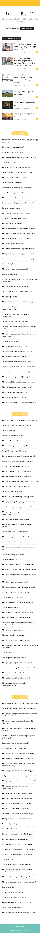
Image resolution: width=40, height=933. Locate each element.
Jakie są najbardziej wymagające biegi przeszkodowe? (18, 382)
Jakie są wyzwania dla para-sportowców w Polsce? (17, 793)
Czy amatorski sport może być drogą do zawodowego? (18, 844)
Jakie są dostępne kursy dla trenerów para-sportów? (17, 663)
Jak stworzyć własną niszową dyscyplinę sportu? (16, 617)
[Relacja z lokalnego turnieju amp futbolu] (7, 105)
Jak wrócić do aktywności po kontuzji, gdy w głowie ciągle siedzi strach (25, 46)
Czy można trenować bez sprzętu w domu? (15, 542)
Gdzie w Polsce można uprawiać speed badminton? (17, 461)
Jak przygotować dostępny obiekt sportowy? (15, 392)
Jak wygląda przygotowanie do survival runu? (16, 519)
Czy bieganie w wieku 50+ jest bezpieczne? (15, 532)
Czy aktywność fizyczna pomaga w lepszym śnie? (17, 507)
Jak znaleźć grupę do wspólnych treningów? (15, 286)
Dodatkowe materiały (20, 926)
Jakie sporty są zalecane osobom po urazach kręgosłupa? (19, 882)
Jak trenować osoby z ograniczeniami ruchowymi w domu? (20, 703)
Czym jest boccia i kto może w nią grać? (14, 897)
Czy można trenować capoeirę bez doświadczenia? (17, 172)
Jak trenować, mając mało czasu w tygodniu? (15, 446)
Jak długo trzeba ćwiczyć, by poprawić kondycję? (17, 902)
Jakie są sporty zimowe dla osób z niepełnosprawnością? (19, 781)
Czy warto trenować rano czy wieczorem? (14, 839)
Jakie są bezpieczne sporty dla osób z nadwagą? (16, 238)
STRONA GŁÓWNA (27, 28)
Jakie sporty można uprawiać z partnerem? (15, 269)
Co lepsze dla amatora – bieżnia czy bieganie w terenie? (19, 776)
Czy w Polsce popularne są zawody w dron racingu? (17, 854)
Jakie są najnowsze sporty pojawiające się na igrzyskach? (19, 502)
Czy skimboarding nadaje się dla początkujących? (17, 351)
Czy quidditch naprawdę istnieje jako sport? (15, 451)
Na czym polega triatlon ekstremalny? (13, 436)
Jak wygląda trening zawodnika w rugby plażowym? (18, 564)
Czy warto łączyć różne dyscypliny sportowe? (16, 592)
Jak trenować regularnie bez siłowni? (13, 673)
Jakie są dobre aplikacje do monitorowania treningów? (18, 228)
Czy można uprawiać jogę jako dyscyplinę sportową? (18, 203)
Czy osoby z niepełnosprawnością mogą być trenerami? (18, 708)
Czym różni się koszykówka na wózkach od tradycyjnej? (19, 259)
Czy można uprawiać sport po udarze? (13, 892)
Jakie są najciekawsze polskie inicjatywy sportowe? (17, 377)
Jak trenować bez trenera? (10, 441)
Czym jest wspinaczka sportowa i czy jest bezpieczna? (18, 668)
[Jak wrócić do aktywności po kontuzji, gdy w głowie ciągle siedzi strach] (7, 47)
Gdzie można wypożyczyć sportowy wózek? (15, 743)
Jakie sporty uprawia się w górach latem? (14, 177)
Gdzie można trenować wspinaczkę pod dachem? (16, 188)
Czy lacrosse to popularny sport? (12, 907)
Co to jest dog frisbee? (9, 162)
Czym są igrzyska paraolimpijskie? (12, 491)
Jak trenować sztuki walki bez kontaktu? (14, 397)
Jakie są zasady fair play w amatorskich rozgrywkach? (18, 753)
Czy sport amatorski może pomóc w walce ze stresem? (18, 456)
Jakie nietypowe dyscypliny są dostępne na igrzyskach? (18, 249)
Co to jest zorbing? (8, 652)
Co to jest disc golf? (8, 859)
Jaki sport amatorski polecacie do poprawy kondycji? (18, 302)
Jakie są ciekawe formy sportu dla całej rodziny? (16, 471)
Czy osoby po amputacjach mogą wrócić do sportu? (17, 834)
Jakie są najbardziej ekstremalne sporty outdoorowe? (18, 602)
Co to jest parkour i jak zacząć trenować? (14, 658)
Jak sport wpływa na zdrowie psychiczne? (14, 346)
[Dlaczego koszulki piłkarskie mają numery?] (7, 93)
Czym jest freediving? (8, 430)
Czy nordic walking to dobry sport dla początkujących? (18, 829)
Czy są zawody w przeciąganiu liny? (13, 147)
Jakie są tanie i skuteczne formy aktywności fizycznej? (18, 587)
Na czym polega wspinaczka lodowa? (13, 554)
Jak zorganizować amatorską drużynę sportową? (16, 640)
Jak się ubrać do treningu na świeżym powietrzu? (17, 387)
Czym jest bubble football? (10, 341)
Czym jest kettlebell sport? (10, 559)
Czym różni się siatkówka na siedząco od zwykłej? (17, 814)
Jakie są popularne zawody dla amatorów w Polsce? (17, 612)
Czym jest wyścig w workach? (11, 208)
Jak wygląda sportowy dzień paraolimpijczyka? (16, 808)
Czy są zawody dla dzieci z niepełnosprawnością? (17, 291)
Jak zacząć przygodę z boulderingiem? (13, 635)
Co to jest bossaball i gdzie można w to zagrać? (16, 864)
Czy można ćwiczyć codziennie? (12, 182)
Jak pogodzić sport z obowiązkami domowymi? (16, 819)
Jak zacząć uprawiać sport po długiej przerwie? (16, 167)
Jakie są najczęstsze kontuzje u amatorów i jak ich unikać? (19, 402)
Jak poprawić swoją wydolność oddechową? (15, 356)
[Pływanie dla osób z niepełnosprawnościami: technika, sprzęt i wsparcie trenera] (7, 78)
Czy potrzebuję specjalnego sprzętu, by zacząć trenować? (19, 849)
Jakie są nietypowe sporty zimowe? (12, 630)
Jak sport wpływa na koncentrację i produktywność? (17, 497)
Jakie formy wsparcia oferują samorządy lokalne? (17, 798)
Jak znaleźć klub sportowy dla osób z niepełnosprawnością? (20, 481)
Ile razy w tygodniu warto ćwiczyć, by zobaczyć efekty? (19, 367)
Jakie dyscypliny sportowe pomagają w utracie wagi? (18, 758)
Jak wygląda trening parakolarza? (12, 223)
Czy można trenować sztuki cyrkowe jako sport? (16, 361)
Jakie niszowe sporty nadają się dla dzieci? (15, 582)
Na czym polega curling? (9, 824)
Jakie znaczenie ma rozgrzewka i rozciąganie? (16, 877)
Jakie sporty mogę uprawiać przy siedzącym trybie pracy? (19, 420)
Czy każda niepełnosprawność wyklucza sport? (16, 193)
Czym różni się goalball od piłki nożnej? (14, 152)
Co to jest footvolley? (8, 887)
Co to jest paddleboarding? (10, 607)
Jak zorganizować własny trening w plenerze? (16, 486)
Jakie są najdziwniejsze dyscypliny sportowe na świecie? (19, 912)
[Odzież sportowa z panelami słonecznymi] (7, 116)
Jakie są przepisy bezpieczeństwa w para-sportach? (17, 803)
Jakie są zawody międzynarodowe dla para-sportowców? (19, 233)
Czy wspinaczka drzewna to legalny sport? (15, 748)
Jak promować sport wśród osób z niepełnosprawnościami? (20, 569)
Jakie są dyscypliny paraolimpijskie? (13, 243)
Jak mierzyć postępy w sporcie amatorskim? (15, 537)
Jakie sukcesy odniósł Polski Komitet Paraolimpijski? (18, 771)
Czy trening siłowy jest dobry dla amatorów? (15, 218)
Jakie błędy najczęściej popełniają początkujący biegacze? (19, 157)
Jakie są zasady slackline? (9, 297)
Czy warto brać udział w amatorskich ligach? (15, 466)
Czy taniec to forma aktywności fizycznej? (15, 321)
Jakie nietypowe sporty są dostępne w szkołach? (16, 476)
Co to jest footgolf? (8, 264)
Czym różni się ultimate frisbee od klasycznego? (16, 425)
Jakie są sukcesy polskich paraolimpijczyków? (16, 678)
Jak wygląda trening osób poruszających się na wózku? (18, 254)
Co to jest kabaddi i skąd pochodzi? (12, 597)
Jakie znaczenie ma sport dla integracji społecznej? (17, 213)
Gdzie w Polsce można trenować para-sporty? (16, 372)
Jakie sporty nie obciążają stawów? (12, 198)
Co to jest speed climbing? (10, 274)
